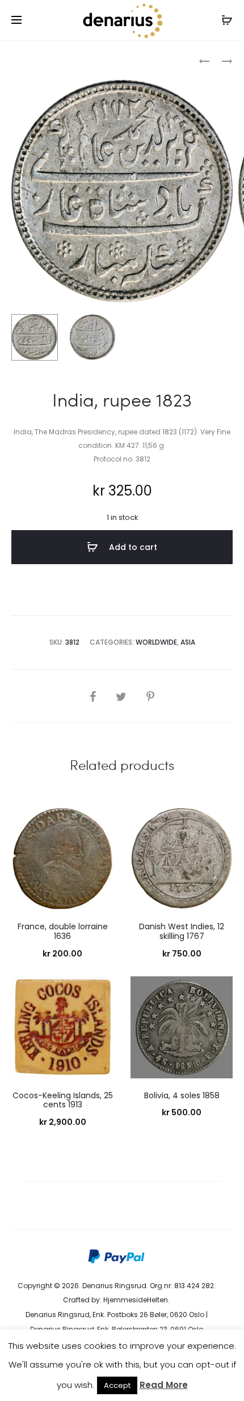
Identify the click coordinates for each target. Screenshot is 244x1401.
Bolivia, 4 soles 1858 (182, 1095)
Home (21, 60)
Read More (164, 1385)
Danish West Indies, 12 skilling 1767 (181, 931)
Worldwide (62, 60)
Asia (187, 642)
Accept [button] (117, 1385)
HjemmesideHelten (135, 1300)
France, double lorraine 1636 (63, 931)
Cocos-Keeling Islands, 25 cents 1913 (62, 1100)
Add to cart (132, 547)
